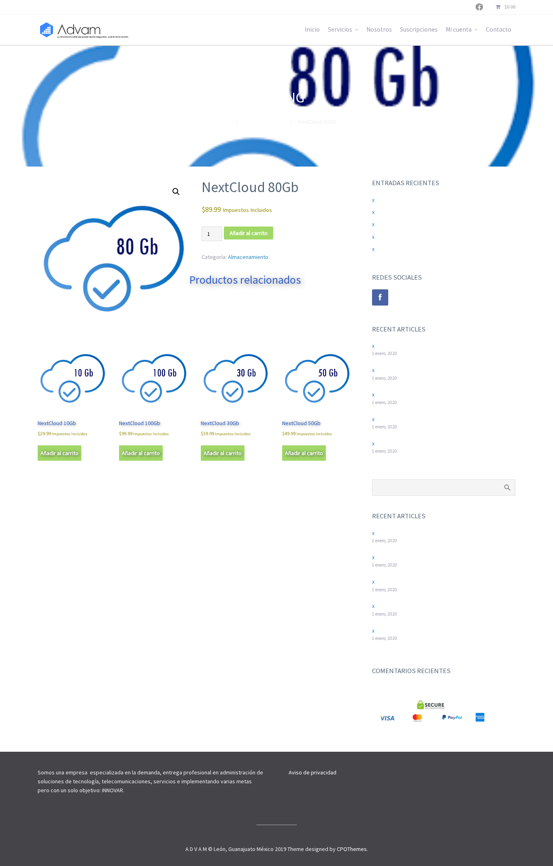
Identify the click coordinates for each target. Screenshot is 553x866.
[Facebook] (380, 297)
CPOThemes (352, 849)
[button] (176, 191)
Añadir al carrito (249, 233)
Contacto (498, 29)
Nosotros (379, 29)
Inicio (312, 29)
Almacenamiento (263, 121)
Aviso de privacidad (312, 772)
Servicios (340, 29)
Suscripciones (419, 29)
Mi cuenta (459, 29)
